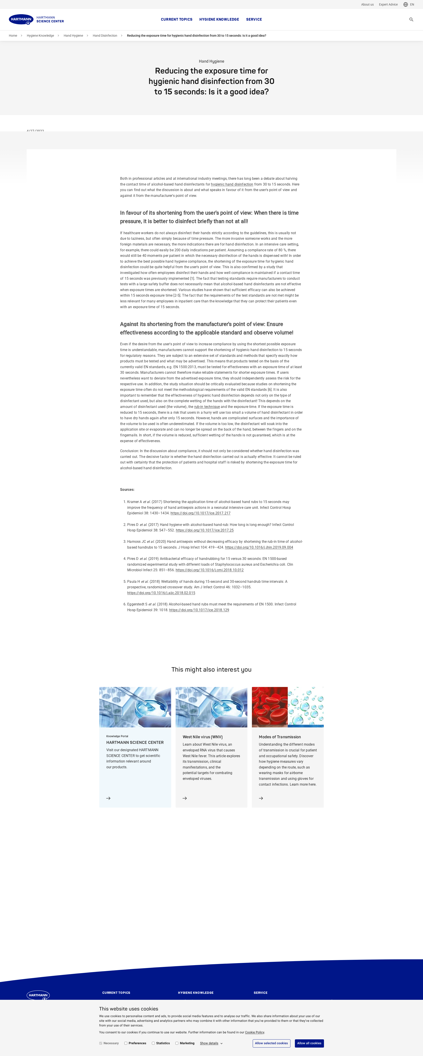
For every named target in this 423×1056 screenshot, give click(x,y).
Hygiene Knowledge (219, 19)
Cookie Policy (254, 1032)
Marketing (187, 1043)
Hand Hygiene (73, 35)
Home (13, 35)
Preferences (137, 1043)
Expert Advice (388, 4)
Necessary (111, 1043)
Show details (209, 1043)
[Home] (36, 20)
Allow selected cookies (271, 1043)
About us (367, 4)
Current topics (176, 19)
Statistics (163, 1043)
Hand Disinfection (105, 35)
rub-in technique (207, 407)
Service (254, 19)
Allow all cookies (309, 1043)
